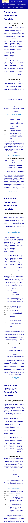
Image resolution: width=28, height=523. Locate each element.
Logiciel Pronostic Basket (14, 378)
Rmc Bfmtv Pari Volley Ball (14, 155)
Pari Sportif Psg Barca (14, 231)
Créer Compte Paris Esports (14, 94)
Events (21, 7)
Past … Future (15, 7)
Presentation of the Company (16, 1)
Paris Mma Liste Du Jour (14, 377)
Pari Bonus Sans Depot (14, 192)
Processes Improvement (21, 4)
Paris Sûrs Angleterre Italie (14, 232)
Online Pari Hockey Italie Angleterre (14, 114)
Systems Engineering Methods (9, 4)
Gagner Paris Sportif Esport (14, 488)
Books (9, 7)
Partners (4, 7)
